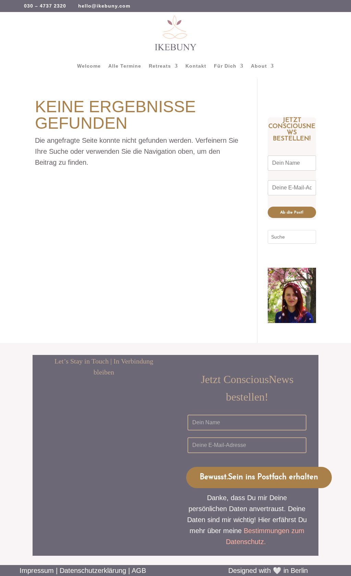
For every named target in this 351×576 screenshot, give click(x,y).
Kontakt (195, 66)
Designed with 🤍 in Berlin (268, 570)
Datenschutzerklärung (93, 570)
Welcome (89, 66)
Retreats (160, 66)
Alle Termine (124, 66)
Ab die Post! (291, 212)
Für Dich (225, 66)
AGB (139, 570)
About (259, 66)
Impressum (37, 570)
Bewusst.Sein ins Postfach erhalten (259, 477)
